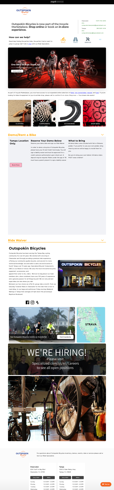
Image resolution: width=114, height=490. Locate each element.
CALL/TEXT (36, 477)
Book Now (16, 165)
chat (29, 44)
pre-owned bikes (80, 93)
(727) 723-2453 (101, 21)
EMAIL (49, 477)
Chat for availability (17, 71)
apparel (89, 93)
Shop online (36, 26)
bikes (72, 93)
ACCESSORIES (69, 124)
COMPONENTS (44, 124)
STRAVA (91, 324)
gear (97, 93)
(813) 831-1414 (101, 28)
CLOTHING (20, 124)
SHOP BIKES (95, 124)
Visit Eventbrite (65, 337)
